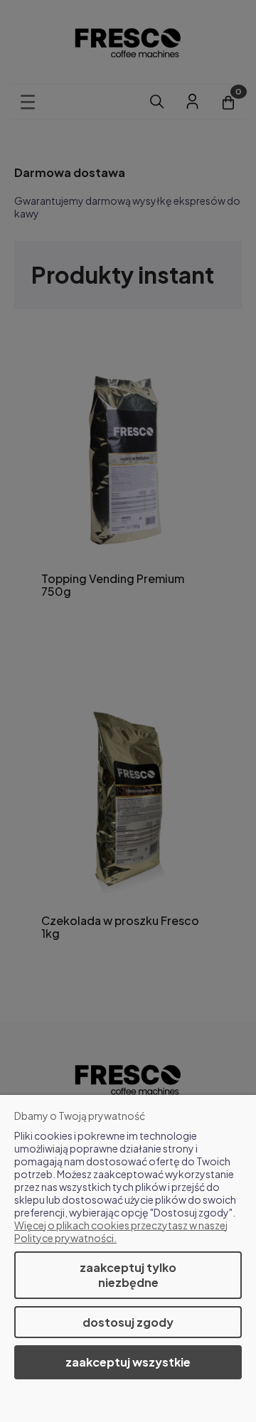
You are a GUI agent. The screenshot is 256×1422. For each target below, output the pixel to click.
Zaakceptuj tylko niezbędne (128, 1275)
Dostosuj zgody (128, 1322)
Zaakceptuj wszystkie (128, 1361)
